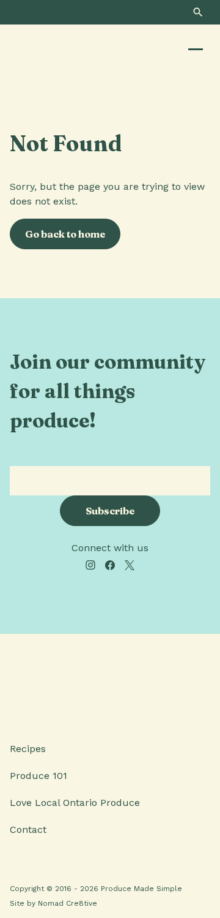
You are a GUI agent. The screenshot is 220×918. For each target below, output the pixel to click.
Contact (28, 829)
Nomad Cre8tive (67, 903)
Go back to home (65, 234)
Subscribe (110, 511)
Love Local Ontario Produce (75, 802)
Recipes (28, 748)
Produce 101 (38, 775)
